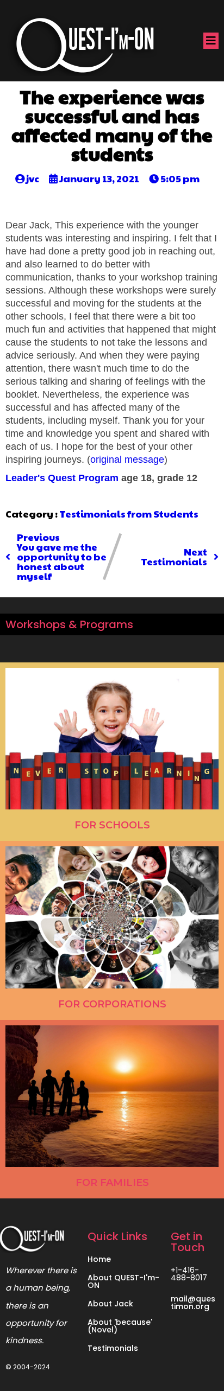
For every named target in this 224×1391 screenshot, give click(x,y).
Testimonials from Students (128, 513)
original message (127, 459)
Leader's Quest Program (62, 478)
